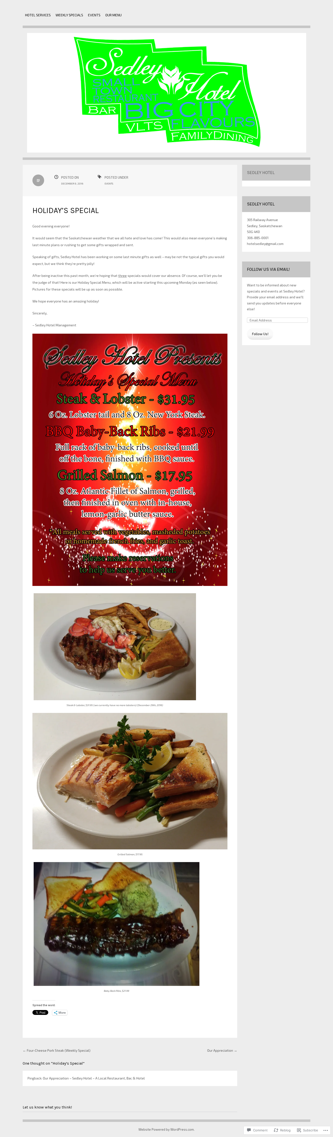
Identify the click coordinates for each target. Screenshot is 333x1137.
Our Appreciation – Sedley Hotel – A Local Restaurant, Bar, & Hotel (94, 1078)
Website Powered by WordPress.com (166, 1129)
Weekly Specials (69, 15)
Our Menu (113, 15)
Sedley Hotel (260, 172)
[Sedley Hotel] (166, 96)
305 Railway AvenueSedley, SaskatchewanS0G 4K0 (264, 226)
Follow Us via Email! (268, 269)
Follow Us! (260, 334)
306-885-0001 (258, 238)
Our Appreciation (222, 1050)
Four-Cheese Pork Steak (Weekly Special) (56, 1050)
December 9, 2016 (72, 183)
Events (94, 15)
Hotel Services (38, 15)
